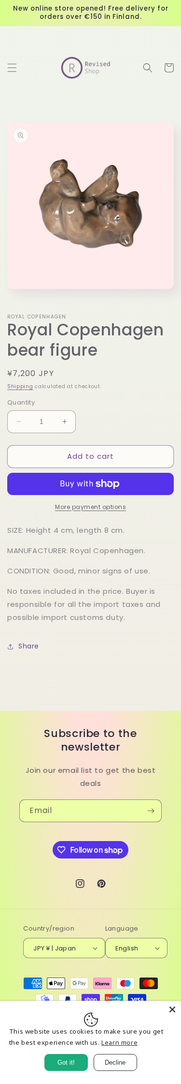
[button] (12, 67)
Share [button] (28, 646)
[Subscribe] (150, 810)
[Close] (172, 1009)
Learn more (119, 1042)
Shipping (20, 386)
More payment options (90, 507)
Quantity (21, 402)
